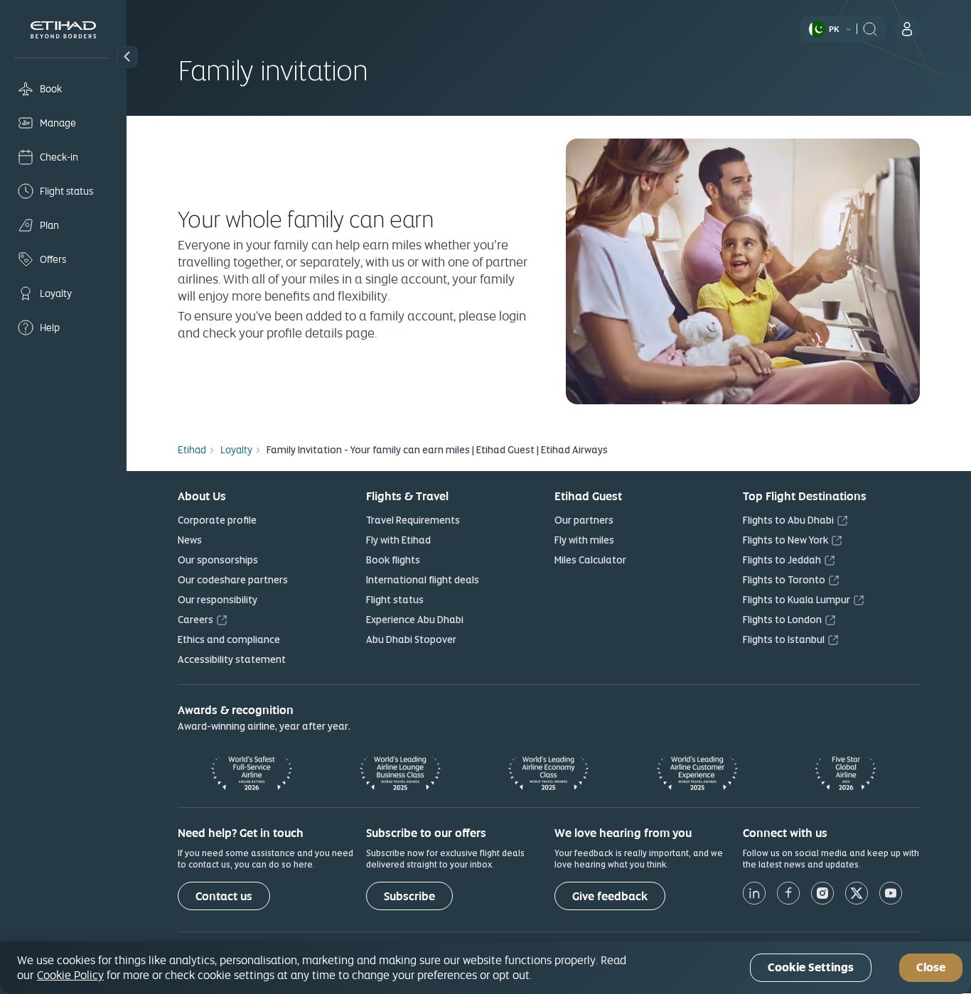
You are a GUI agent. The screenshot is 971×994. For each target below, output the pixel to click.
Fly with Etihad (398, 540)
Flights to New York (785, 540)
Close (930, 968)
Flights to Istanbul (784, 639)
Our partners (583, 520)
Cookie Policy (70, 975)
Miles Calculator (590, 559)
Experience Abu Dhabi (414, 619)
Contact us (223, 896)
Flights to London (782, 619)
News (190, 540)
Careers (195, 619)
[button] (127, 56)
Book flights (393, 559)
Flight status (395, 599)
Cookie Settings (811, 968)
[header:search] (870, 28)
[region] (485, 967)
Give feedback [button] (610, 896)
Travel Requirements (413, 520)
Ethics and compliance (229, 639)
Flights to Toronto (784, 579)
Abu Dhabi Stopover (411, 639)
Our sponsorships (218, 559)
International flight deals (422, 579)
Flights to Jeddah (782, 559)
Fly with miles (584, 540)
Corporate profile (217, 520)
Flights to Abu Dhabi (788, 520)
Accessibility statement (232, 659)
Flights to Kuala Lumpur (796, 599)
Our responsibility (217, 599)
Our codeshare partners (233, 579)
